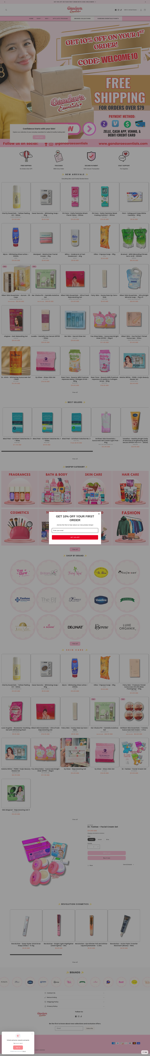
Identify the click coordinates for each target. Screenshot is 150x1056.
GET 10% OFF (75, 537)
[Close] (99, 514)
